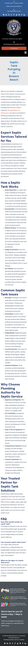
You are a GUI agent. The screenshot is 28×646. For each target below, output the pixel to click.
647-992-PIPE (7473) (14, 11)
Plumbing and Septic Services (11, 639)
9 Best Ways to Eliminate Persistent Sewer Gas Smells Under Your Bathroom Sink (18, 590)
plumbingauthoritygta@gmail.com (14, 44)
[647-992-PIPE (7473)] (14, 10)
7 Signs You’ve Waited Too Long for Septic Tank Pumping (18, 597)
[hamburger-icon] (25, 52)
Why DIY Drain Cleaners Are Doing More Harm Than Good (18, 604)
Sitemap (22, 639)
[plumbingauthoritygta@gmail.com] (14, 42)
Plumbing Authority (12, 499)
